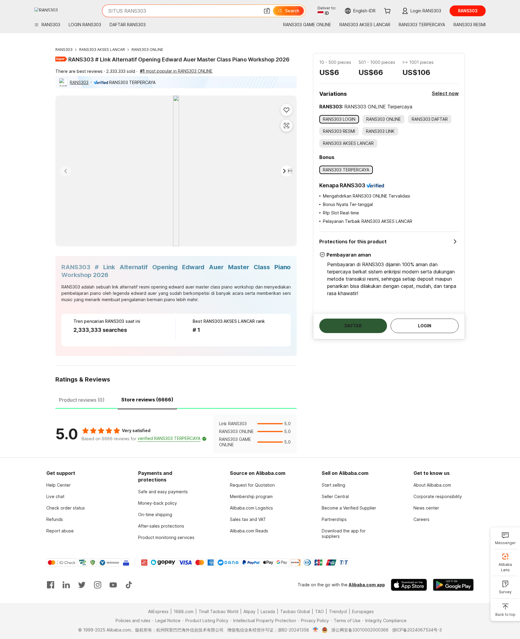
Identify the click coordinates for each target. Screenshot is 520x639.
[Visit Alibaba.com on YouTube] (113, 585)
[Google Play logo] (46, 9)
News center (426, 507)
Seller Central (335, 496)
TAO (319, 611)
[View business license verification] (315, 630)
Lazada (268, 611)
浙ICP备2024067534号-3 (417, 629)
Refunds (54, 519)
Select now (445, 93)
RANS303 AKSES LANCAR (102, 49)
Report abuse (60, 530)
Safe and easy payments (163, 491)
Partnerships (334, 519)
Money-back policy (157, 503)
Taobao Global (295, 611)
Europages (363, 611)
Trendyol (338, 611)
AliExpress (158, 611)
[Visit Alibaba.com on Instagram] (97, 585)
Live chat (55, 496)
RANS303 (64, 49)
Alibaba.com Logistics (251, 507)
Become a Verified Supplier (349, 507)
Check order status (65, 507)
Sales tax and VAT (248, 519)
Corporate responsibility (437, 496)
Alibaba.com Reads (249, 530)
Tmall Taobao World (218, 611)
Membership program (251, 496)
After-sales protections (161, 525)
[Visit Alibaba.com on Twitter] (82, 585)
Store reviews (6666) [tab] (147, 400)
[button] (267, 11)
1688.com (183, 611)
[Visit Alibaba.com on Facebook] (50, 585)
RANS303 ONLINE (147, 49)
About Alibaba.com (432, 485)
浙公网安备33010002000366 (359, 629)
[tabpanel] (176, 434)
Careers (421, 519)
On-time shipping (155, 514)
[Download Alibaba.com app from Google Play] (453, 585)
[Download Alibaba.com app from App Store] (409, 585)
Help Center (58, 485)
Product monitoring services (166, 537)
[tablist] (176, 399)
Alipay (249, 611)
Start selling (333, 485)
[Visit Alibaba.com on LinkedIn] (66, 585)
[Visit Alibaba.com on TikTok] (129, 585)
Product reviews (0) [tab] (81, 400)
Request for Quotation (252, 485)
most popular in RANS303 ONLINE (176, 70)
